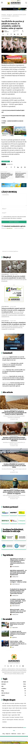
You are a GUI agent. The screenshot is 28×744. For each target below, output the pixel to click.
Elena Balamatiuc (6, 31)
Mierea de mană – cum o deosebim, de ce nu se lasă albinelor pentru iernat (18, 611)
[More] (21, 34)
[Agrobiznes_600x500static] (14, 342)
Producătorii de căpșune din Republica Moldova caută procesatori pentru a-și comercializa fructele (18, 591)
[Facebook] (7, 34)
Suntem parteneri (10, 507)
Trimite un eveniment (19, 228)
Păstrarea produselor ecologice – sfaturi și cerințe (18, 581)
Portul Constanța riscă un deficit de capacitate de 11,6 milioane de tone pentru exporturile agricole (13, 384)
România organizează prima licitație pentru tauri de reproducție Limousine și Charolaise (14, 439)
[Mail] (11, 666)
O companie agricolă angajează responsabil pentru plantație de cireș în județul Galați (18, 633)
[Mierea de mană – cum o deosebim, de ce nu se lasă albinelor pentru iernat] (5, 612)
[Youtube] (23, 666)
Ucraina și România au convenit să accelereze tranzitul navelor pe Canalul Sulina (14, 465)
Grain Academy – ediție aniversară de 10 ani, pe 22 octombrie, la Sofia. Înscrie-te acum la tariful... (18, 643)
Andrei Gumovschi (15, 584)
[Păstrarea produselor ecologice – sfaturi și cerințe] (5, 583)
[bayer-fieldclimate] (14, 9)
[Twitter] (17, 666)
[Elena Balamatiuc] (2, 31)
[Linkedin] (14, 34)
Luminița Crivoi (15, 576)
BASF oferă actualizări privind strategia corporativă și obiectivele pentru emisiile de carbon (20, 175)
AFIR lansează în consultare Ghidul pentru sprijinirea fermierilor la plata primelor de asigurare (14, 492)
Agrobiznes (14, 637)
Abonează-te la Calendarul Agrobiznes (10, 251)
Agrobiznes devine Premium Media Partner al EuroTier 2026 (17, 624)
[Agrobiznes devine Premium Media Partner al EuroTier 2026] (5, 625)
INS (11, 161)
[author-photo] (11, 566)
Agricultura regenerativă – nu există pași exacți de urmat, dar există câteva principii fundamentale (18, 572)
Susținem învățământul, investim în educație (13, 530)
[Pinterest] (11, 34)
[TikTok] (14, 666)
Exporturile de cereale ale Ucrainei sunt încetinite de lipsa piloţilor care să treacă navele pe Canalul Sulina (13, 378)
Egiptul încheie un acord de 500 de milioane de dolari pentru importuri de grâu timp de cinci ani (13, 358)
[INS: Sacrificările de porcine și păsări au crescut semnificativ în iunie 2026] (14, 266)
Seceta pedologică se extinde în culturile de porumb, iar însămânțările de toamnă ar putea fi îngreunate (14, 412)
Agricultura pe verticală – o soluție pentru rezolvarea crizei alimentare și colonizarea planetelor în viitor (17, 561)
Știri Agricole (9, 14)
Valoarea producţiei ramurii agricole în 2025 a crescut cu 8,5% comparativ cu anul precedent (13, 310)
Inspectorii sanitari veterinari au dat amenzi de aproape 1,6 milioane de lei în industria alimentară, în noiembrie (7, 176)
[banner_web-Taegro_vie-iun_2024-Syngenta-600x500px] (20, 131)
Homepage (3, 14)
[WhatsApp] (18, 34)
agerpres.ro (10, 164)
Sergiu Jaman (15, 627)
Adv (13, 647)
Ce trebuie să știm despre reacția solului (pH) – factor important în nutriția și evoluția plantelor (18, 601)
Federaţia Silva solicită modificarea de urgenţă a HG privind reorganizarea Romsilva (12, 365)
